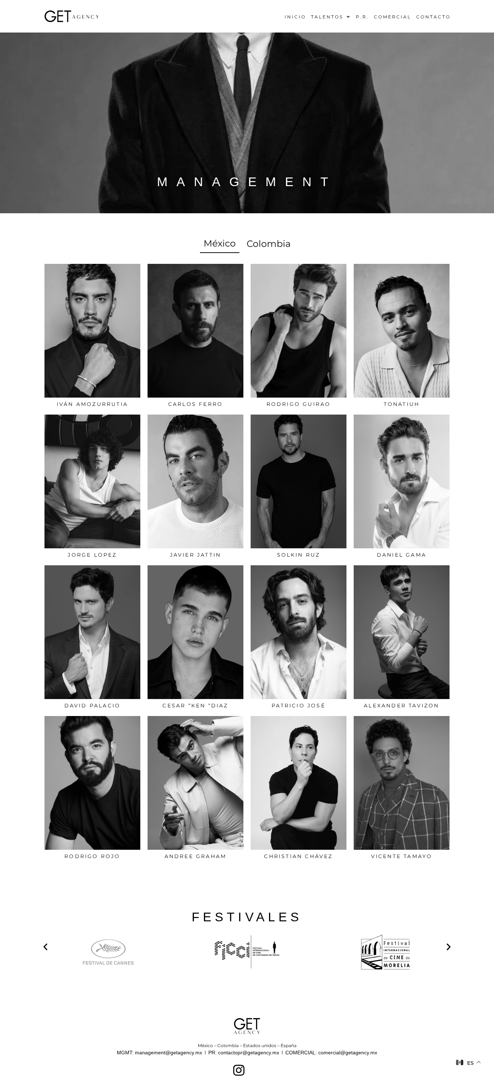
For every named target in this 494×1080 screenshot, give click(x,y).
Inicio (295, 17)
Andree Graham (196, 856)
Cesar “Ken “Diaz (195, 705)
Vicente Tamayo (402, 856)
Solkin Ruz (298, 555)
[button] (45, 946)
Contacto (433, 17)
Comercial (392, 17)
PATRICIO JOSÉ (298, 705)
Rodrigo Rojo (92, 856)
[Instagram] (239, 1070)
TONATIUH (402, 404)
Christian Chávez (298, 856)
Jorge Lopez (92, 555)
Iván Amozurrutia (92, 404)
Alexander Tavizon (401, 705)
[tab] (219, 244)
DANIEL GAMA (401, 555)
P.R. (362, 17)
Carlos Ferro (195, 404)
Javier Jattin (195, 555)
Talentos (327, 17)
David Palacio (92, 705)
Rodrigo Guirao (299, 404)
